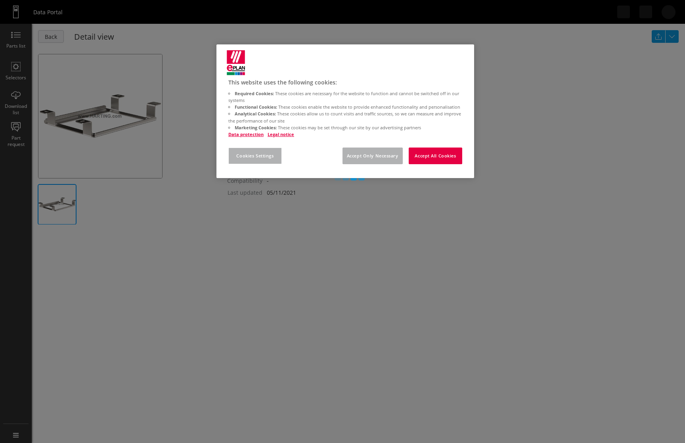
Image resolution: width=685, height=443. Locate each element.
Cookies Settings (255, 156)
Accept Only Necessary (372, 156)
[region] (345, 111)
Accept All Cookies (435, 156)
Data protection (246, 134)
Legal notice (281, 134)
